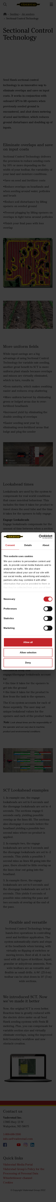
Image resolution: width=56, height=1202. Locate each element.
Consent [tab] (10, 545)
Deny (28, 662)
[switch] (48, 611)
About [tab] (45, 545)
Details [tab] (28, 545)
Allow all (28, 642)
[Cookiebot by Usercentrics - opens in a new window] (39, 537)
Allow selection (28, 652)
